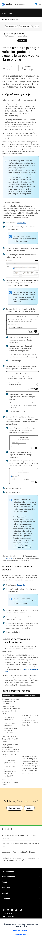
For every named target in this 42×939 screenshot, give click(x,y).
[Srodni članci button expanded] (39, 829)
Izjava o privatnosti (8, 916)
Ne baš (29, 808)
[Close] (39, 921)
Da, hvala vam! (14, 808)
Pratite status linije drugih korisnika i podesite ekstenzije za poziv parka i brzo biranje (20, 53)
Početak (3, 13)
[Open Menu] (40, 4)
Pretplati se (22, 40)
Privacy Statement (20, 930)
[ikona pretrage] (32, 4)
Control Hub (21, 223)
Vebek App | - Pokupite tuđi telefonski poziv (18, 852)
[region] (21, 928)
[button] (35, 4)
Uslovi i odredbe (7, 913)
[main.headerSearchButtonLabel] (31, 3)
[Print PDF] (16, 41)
